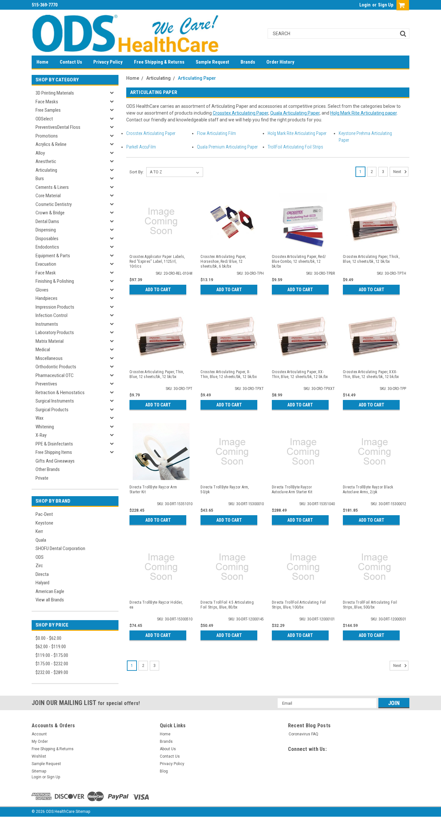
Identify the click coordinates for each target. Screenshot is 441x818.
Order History (280, 62)
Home (42, 62)
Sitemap (39, 771)
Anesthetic (46, 161)
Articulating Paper (197, 78)
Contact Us (71, 62)
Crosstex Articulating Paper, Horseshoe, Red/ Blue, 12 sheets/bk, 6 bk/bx (223, 261)
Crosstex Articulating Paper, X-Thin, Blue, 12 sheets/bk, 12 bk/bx (228, 374)
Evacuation (46, 264)
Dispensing (46, 230)
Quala (41, 540)
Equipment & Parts (53, 256)
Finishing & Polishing (55, 281)
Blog (164, 771)
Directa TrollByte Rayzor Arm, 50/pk (224, 489)
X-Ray (41, 435)
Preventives (46, 384)
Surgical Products (52, 410)
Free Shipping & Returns (159, 62)
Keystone (44, 523)
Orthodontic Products (56, 367)
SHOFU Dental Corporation (60, 548)
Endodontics (47, 247)
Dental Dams (47, 221)
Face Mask (46, 273)
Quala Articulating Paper (295, 113)
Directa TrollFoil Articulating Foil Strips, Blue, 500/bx (370, 604)
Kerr (39, 531)
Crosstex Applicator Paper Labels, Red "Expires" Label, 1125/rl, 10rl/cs (157, 261)
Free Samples (48, 110)
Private (42, 478)
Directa (42, 574)
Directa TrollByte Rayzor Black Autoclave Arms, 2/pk (368, 489)
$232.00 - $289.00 (52, 672)
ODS (40, 557)
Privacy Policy (108, 62)
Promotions (47, 136)
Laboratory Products (55, 332)
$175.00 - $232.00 (52, 664)
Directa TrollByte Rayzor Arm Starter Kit (153, 489)
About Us (168, 749)
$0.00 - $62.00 (48, 638)
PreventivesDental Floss (58, 127)
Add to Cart (158, 289)
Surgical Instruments (55, 401)
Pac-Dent (44, 514)
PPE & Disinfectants (54, 444)
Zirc (39, 565)
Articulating (46, 170)
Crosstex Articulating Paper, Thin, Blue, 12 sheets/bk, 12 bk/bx (156, 374)
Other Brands (48, 469)
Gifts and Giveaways (55, 461)
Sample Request (212, 62)
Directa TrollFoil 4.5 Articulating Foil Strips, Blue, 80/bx (227, 604)
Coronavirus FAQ (303, 734)
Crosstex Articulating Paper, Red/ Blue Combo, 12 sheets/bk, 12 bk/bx (299, 261)
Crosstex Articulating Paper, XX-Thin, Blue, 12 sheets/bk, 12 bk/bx (300, 374)
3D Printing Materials (55, 93)
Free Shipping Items (54, 452)
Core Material (48, 196)
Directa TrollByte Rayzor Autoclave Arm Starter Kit (292, 489)
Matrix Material (50, 341)
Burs (40, 178)
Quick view (161, 245)
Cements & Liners (52, 187)
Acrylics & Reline (51, 144)
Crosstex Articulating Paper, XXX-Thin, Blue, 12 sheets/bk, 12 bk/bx (371, 374)
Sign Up (385, 4)
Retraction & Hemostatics (60, 392)
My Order (40, 741)
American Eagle (50, 591)
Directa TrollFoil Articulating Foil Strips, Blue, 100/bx (299, 604)
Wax (40, 418)
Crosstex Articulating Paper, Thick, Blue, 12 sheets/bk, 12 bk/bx (371, 259)
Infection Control (51, 315)
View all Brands (50, 600)
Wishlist (39, 756)
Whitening (45, 427)
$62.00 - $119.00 (51, 646)
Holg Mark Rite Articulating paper (363, 113)
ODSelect (44, 119)
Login (365, 4)
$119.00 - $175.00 (52, 655)
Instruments (47, 324)
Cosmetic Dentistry (54, 204)
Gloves (42, 290)
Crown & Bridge (50, 213)
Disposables (47, 238)
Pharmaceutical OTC (55, 375)
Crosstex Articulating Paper (240, 113)
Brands (248, 62)
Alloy (40, 153)
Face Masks (47, 102)
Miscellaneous (49, 358)
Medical (43, 350)
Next (397, 171)
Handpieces (46, 298)
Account (39, 734)
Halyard (42, 583)
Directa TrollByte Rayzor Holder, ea (155, 604)
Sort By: (136, 171)
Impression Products (55, 307)
